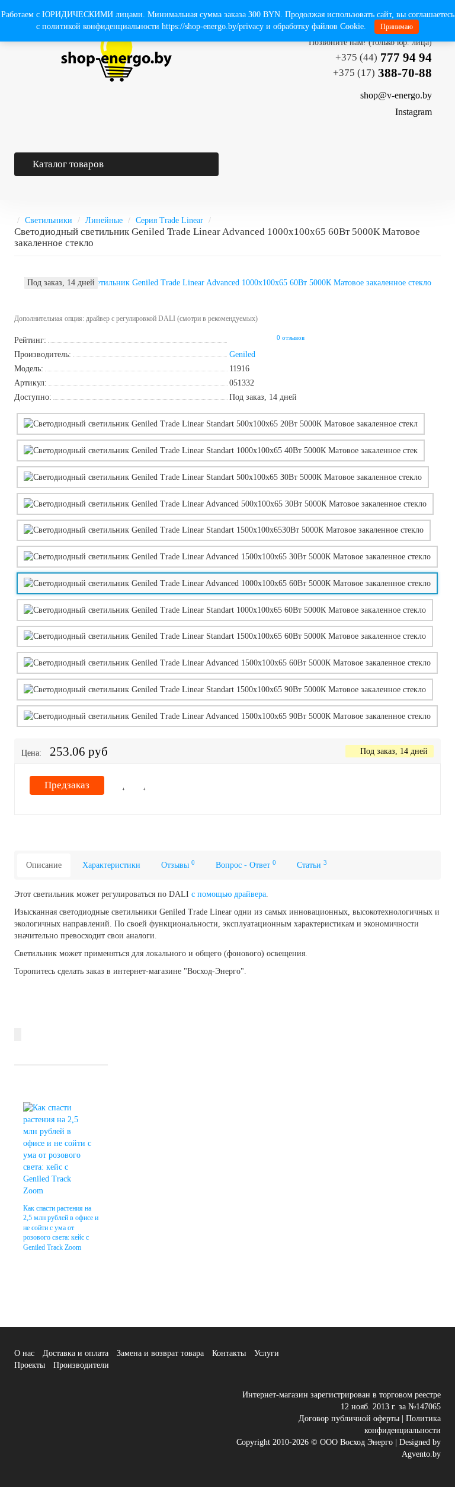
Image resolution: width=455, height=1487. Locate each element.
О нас (24, 1353)
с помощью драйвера (228, 894)
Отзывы (178, 864)
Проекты (29, 1365)
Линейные (104, 220)
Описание (44, 865)
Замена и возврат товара (160, 1353)
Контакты (229, 1353)
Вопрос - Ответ (246, 864)
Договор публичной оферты (349, 1418)
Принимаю (396, 27)
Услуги (266, 1353)
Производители (81, 1365)
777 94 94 (383, 57)
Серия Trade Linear (169, 220)
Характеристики (111, 865)
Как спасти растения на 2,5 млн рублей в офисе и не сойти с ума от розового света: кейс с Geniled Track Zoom (60, 1228)
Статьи (312, 864)
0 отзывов (291, 338)
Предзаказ (66, 785)
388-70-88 (382, 73)
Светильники (48, 220)
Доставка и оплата (75, 1353)
